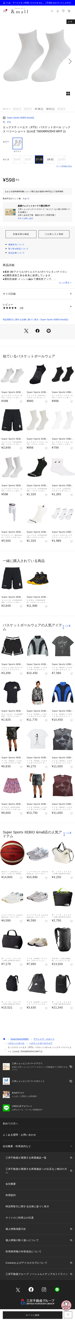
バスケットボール (16, 1043)
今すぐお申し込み (25, 218)
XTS (9, 122)
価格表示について (16, 244)
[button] (37, 61)
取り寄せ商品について (18, 249)
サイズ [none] (6, 159)
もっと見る (64, 282)
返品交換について (16, 253)
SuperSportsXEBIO (19, 1039)
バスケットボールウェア (40, 1043)
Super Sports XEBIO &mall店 (20, 118)
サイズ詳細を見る (64, 166)
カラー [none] (6, 142)
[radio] (17, 145)
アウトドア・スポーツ (43, 1039)
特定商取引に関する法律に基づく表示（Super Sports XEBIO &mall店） (36, 319)
